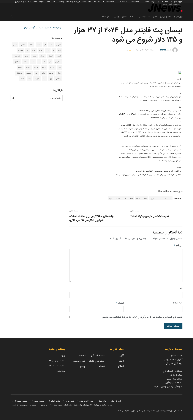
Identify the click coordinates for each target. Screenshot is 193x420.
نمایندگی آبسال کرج (34, 27)
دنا (44, 61)
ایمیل (120, 303)
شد (60, 67)
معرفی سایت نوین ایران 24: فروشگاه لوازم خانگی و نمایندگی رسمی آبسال (73, 1)
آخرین (58, 44)
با (53, 50)
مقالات (132, 16)
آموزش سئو (178, 1)
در (50, 61)
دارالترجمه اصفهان (54, 27)
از (170, 198)
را (39, 61)
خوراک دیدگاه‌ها (57, 366)
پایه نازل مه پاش (157, 1)
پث (165, 198)
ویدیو (116, 16)
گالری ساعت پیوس (173, 359)
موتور (43, 73)
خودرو (26, 56)
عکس (36, 67)
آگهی (121, 355)
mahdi (163, 49)
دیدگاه (178, 246)
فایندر (138, 198)
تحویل (20, 50)
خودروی (58, 61)
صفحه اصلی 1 (134, 1)
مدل (131, 198)
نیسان (118, 198)
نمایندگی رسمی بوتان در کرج (26, 1)
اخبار (155, 16)
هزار (110, 198)
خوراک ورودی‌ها (57, 361)
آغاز (51, 44)
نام (179, 288)
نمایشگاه (19, 73)
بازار (47, 50)
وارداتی (58, 78)
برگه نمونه (168, 1)
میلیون (29, 73)
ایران (15, 44)
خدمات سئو (176, 355)
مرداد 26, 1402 (148, 49)
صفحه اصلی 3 (108, 1)
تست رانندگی (144, 16)
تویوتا (50, 56)
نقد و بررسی (165, 16)
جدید (34, 56)
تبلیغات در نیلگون (173, 383)
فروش (28, 67)
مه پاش (41, 1)
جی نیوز (173, 410)
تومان (59, 56)
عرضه (44, 67)
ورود (62, 355)
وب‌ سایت (177, 303)
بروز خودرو (178, 16)
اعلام (31, 44)
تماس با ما (145, 1)
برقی (33, 50)
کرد (44, 78)
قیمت (20, 67)
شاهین (17, 61)
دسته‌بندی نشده (96, 361)
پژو (51, 78)
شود (145, 198)
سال (33, 61)
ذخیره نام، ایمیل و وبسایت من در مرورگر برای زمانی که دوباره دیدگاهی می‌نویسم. (142, 317)
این (59, 50)
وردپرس (61, 371)
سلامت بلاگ (176, 375)
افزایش (23, 44)
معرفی (51, 73)
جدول (42, 56)
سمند (25, 61)
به (27, 50)
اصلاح (124, 16)
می (125, 198)
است (38, 44)
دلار (159, 198)
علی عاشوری (135, 410)
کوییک (37, 78)
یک (29, 78)
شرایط (52, 67)
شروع (152, 198)
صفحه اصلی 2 (121, 1)
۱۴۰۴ (22, 78)
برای (40, 50)
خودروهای (16, 56)
